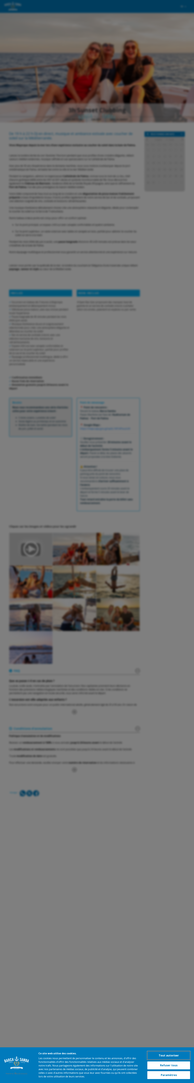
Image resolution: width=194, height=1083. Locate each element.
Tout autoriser (169, 1055)
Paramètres (169, 1075)
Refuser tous (168, 1065)
